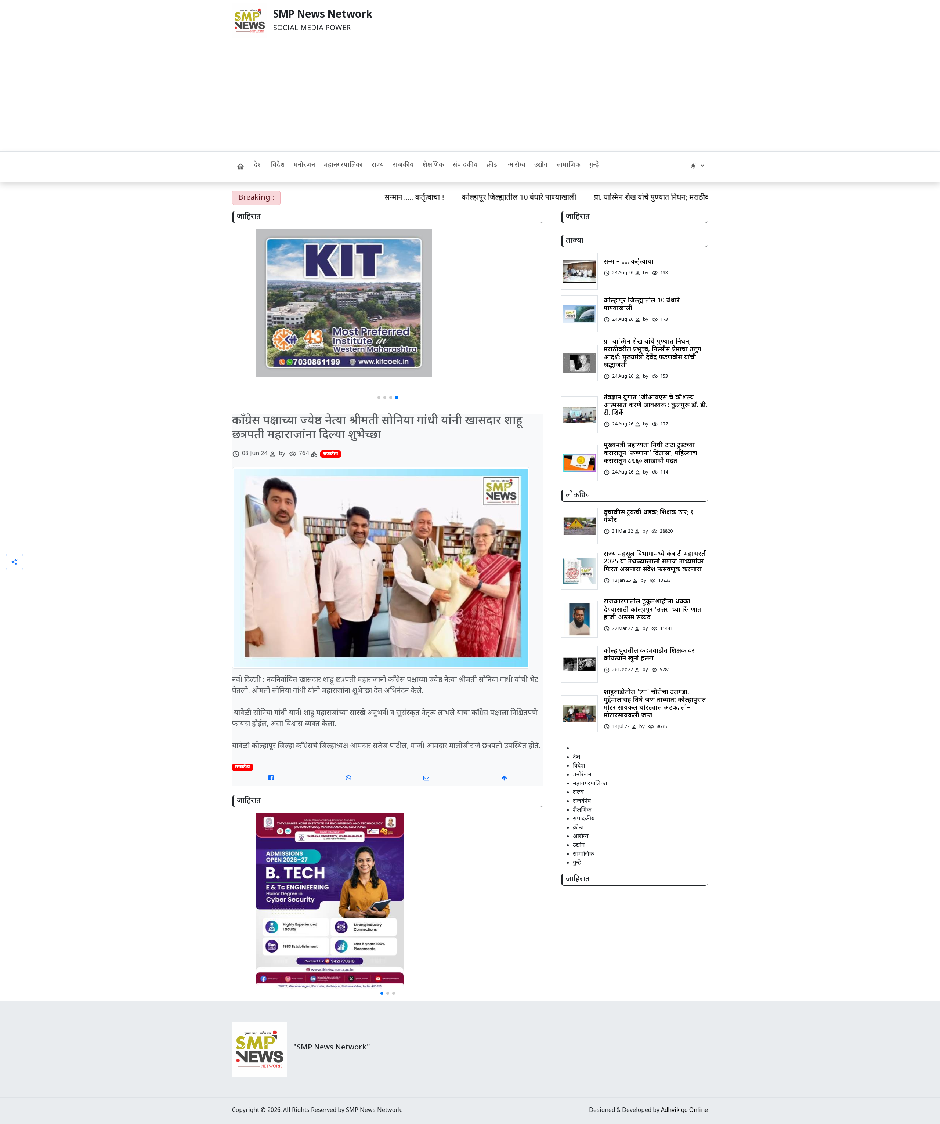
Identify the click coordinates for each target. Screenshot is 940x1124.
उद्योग (540, 165)
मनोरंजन (304, 165)
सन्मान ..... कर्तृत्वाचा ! (370, 198)
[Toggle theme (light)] (697, 166)
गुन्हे (594, 165)
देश (258, 165)
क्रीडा (493, 165)
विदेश (278, 165)
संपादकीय (465, 165)
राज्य (378, 165)
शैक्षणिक (433, 165)
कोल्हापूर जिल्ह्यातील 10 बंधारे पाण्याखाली (475, 198)
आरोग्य (516, 165)
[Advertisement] (470, 96)
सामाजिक (568, 165)
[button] (378, 397)
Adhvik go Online (684, 1110)
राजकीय (403, 165)
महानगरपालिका (343, 165)
